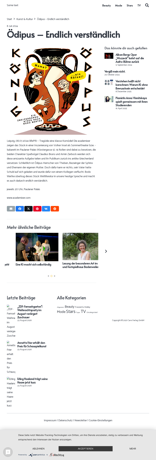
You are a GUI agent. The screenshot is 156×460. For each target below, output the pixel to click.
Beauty (69, 307)
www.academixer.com (18, 198)
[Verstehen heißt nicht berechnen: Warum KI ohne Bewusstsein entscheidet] (109, 81)
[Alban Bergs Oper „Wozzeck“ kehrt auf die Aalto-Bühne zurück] (109, 55)
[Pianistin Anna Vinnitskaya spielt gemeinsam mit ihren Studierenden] (109, 98)
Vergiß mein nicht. (115, 71)
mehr (132, 448)
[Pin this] (37, 208)
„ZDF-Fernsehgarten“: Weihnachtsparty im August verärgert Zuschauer (30, 312)
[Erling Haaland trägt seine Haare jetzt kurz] (11, 379)
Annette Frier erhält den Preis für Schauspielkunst (31, 344)
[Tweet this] (28, 208)
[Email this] (11, 208)
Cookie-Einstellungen (100, 420)
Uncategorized (92, 312)
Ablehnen (38, 448)
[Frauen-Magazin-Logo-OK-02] (128, 305)
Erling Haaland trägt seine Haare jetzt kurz (32, 380)
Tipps (78, 312)
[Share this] (20, 208)
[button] (147, 5)
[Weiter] (106, 251)
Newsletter (80, 420)
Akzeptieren (85, 448)
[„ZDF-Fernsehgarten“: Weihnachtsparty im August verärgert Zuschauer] (11, 307)
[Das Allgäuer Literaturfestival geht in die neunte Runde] (75, 235)
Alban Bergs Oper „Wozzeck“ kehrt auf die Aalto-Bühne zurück (130, 58)
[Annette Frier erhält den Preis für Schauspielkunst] (11, 343)
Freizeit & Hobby (82, 307)
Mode (61, 312)
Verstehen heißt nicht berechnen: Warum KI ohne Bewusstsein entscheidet (132, 84)
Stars (70, 311)
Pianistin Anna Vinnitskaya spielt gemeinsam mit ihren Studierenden (132, 101)
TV (83, 311)
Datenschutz (65, 420)
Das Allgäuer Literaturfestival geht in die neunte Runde (74, 266)
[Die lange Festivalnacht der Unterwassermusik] (28, 235)
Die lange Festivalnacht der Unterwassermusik (23, 266)
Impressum (50, 420)
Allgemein (60, 307)
